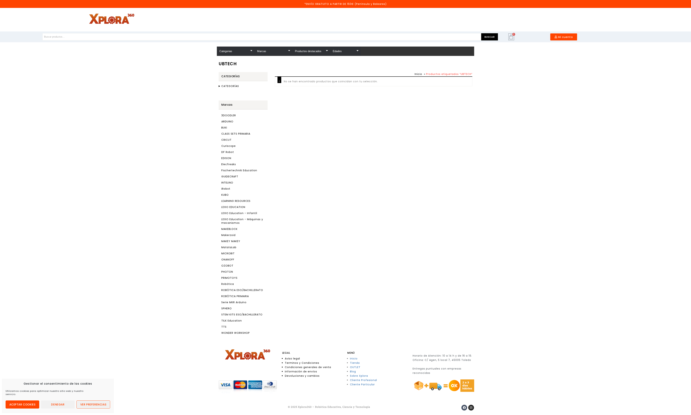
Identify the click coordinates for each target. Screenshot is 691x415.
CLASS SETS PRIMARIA (235, 134)
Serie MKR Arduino (234, 302)
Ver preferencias (93, 404)
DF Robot (227, 152)
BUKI (224, 127)
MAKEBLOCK (229, 229)
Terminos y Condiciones (302, 363)
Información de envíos (301, 371)
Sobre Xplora (359, 376)
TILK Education (231, 320)
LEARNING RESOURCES (235, 201)
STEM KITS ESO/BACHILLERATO (242, 314)
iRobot (225, 189)
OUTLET (355, 367)
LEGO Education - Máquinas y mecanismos (242, 221)
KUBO (225, 195)
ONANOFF (227, 259)
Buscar (489, 37)
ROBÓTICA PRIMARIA (235, 296)
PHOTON (227, 272)
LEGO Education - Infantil (239, 213)
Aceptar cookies (22, 404)
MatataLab (228, 247)
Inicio (418, 74)
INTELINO (227, 182)
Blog (353, 371)
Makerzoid (228, 235)
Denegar (57, 404)
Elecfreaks (228, 164)
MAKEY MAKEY (230, 241)
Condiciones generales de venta (308, 367)
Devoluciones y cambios (302, 376)
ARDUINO (227, 121)
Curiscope (228, 146)
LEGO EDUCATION (233, 207)
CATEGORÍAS (230, 86)
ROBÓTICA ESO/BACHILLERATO (242, 290)
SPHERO (226, 308)
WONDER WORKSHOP (235, 333)
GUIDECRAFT (229, 176)
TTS (224, 327)
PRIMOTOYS (229, 278)
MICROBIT (228, 253)
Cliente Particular (362, 384)
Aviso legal (292, 358)
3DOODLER (228, 115)
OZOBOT (227, 265)
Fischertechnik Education (239, 170)
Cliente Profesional (363, 380)
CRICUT (226, 140)
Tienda (355, 363)
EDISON (226, 158)
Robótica (227, 284)
